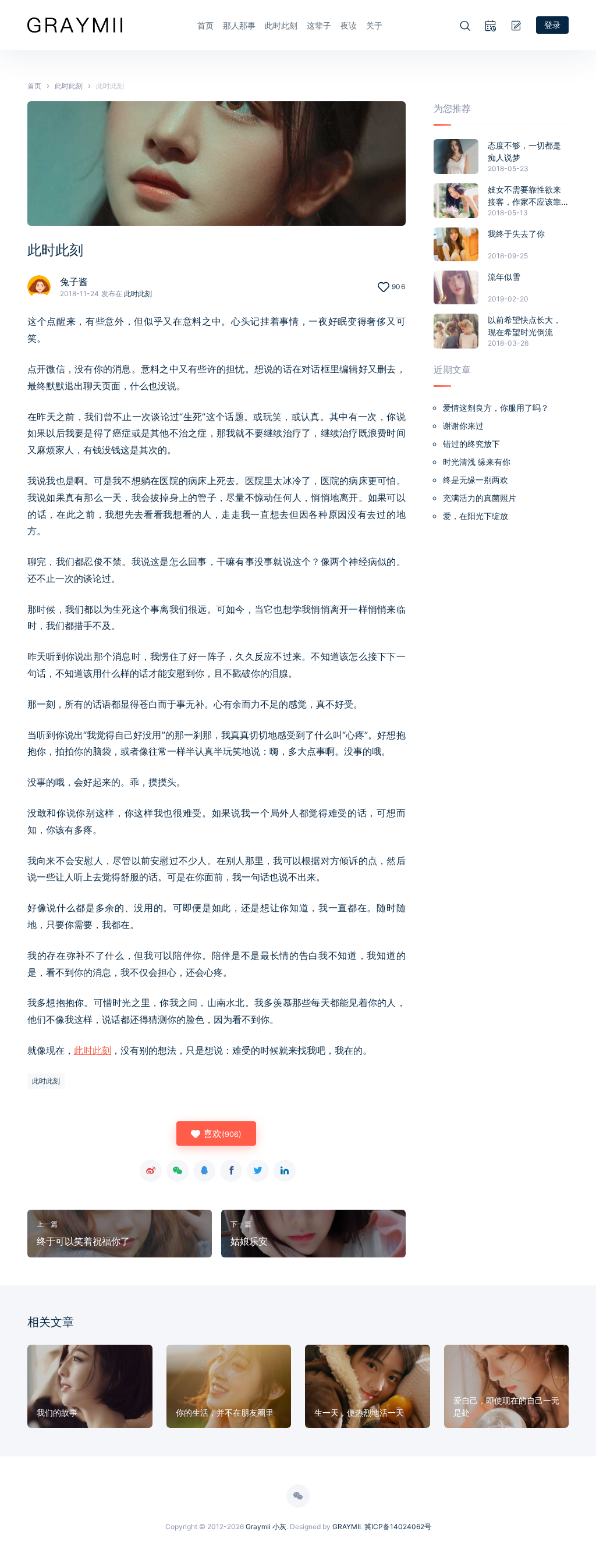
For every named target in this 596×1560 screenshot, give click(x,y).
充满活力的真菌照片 (479, 498)
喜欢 (221, 1133)
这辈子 (319, 25)
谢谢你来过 (463, 426)
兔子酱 (74, 281)
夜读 (348, 25)
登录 (552, 25)
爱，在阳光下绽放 (475, 516)
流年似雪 (504, 277)
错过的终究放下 (471, 444)
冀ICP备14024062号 (397, 1526)
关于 (374, 25)
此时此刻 (281, 25)
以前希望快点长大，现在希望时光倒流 (524, 326)
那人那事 (239, 25)
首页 (205, 25)
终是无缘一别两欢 (475, 480)
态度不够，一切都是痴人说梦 (524, 151)
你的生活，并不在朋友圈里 (225, 1412)
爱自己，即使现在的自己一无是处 (506, 1406)
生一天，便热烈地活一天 (359, 1412)
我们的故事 (57, 1412)
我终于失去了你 (516, 234)
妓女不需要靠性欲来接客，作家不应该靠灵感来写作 (524, 196)
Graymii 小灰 (266, 1526)
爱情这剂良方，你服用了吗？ (496, 408)
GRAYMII (346, 1526)
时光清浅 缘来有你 (476, 462)
